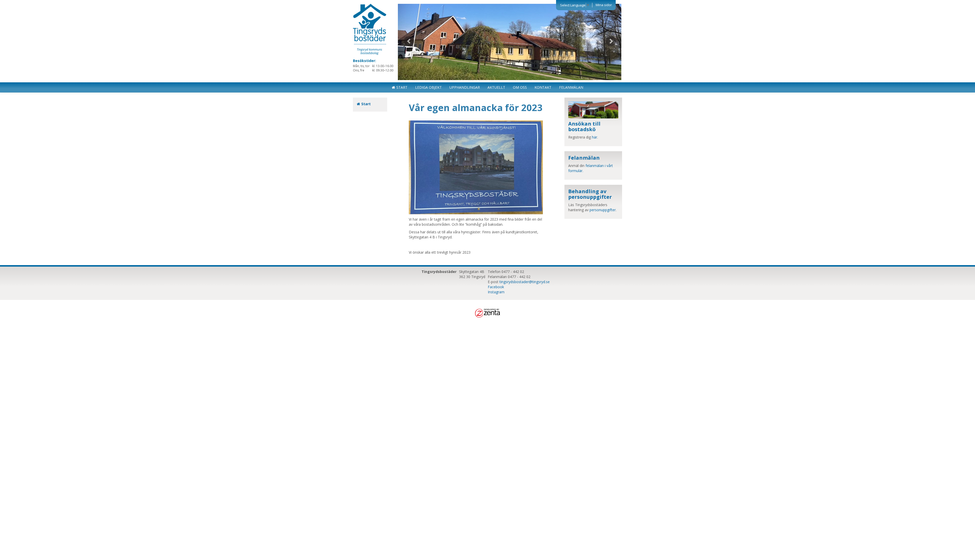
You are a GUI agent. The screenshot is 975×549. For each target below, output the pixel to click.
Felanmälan (571, 87)
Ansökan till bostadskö (584, 126)
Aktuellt (496, 87)
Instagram (496, 291)
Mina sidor (604, 5)
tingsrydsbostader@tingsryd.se (524, 281)
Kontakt (542, 87)
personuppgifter (603, 209)
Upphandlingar (464, 87)
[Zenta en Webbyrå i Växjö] (487, 312)
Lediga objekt (428, 87)
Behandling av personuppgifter (590, 194)
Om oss (520, 87)
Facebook (496, 286)
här (594, 137)
